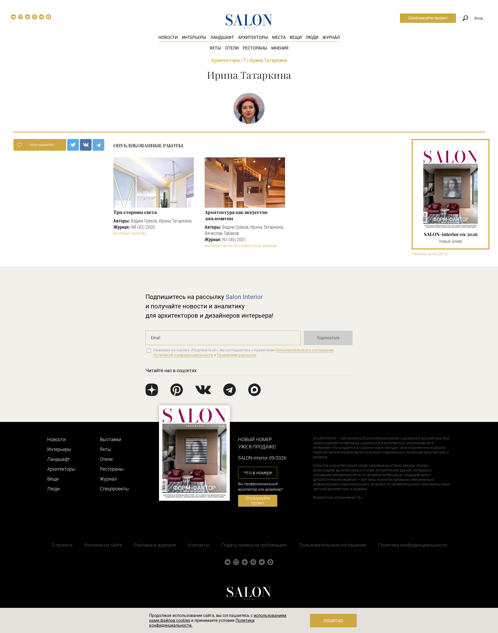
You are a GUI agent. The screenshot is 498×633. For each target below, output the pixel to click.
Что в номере (258, 472)
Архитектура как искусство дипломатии (236, 215)
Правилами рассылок (237, 355)
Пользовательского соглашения (304, 350)
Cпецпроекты (114, 488)
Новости (168, 37)
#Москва (139, 233)
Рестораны (255, 48)
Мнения (279, 48)
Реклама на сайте (103, 545)
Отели (232, 48)
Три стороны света (134, 212)
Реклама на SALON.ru (429, 254)
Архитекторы (253, 37)
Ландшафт (222, 37)
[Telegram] (98, 145)
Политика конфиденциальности (412, 545)
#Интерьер (121, 233)
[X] (73, 145)
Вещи (296, 37)
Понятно (333, 620)
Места (279, 37)
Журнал (331, 37)
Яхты (215, 48)
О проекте (61, 545)
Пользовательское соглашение (332, 545)
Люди (312, 37)
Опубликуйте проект (428, 18)
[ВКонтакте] (86, 145)
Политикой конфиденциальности (183, 355)
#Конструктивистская (242, 246)
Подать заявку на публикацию (254, 545)
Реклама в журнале (155, 545)
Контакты (199, 545)
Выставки (110, 439)
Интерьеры (194, 37)
